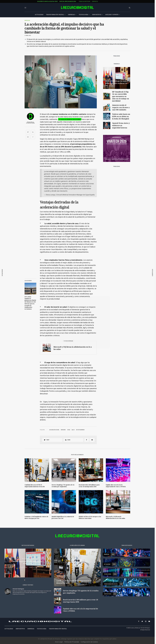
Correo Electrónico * (57, 314)
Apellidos (54, 328)
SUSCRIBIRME (57, 341)
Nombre (53, 321)
